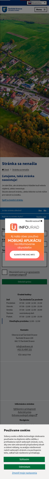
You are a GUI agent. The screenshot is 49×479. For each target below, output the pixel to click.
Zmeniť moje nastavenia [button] (24, 473)
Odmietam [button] (24, 466)
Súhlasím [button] (24, 459)
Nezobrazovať (32, 220)
